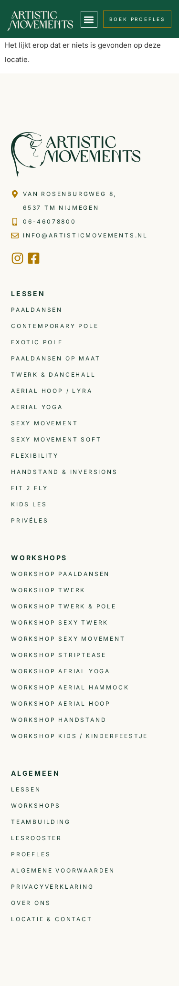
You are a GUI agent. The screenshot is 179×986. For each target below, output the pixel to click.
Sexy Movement (44, 423)
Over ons (31, 902)
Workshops (36, 805)
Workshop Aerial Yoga (60, 671)
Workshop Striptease (58, 654)
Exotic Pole (37, 342)
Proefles (31, 854)
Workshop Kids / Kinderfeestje (79, 736)
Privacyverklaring (52, 886)
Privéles (29, 520)
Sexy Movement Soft (56, 439)
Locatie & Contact (52, 919)
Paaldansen (37, 309)
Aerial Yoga (37, 407)
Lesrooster (36, 838)
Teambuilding (41, 821)
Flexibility (35, 455)
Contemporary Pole (55, 325)
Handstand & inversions (64, 471)
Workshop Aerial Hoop (61, 703)
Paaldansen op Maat (55, 358)
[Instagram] (17, 258)
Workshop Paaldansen (60, 573)
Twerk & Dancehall (53, 374)
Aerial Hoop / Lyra (51, 390)
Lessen (26, 789)
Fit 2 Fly (29, 488)
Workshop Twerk (48, 590)
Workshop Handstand (58, 719)
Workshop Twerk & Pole (63, 606)
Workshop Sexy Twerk (59, 622)
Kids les (29, 504)
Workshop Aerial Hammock (70, 687)
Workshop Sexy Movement (68, 638)
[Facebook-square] (33, 258)
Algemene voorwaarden (63, 870)
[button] (89, 19)
